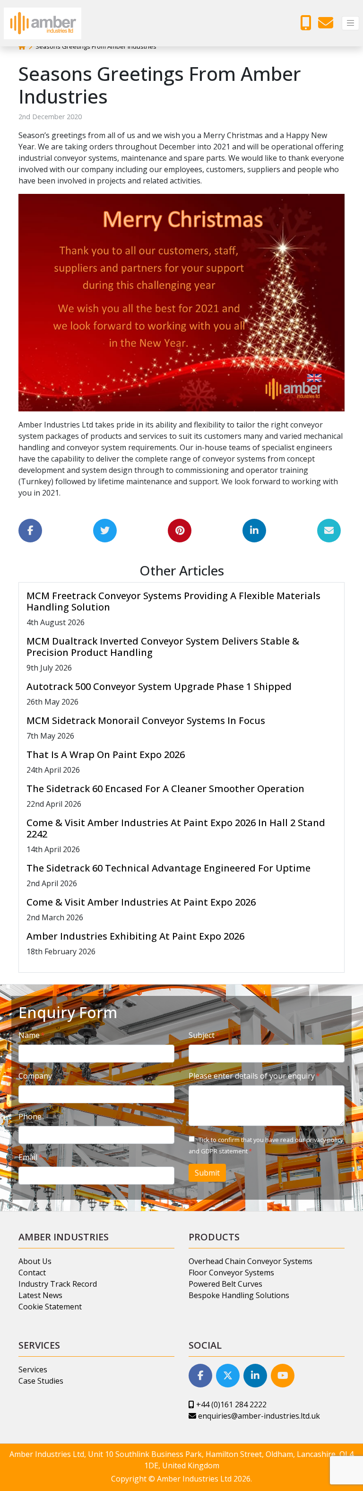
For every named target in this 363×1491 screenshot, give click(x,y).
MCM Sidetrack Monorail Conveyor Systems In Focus (145, 720)
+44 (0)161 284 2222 (230, 1404)
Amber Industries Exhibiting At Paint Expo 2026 (135, 936)
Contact (32, 1272)
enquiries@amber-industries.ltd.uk (258, 1416)
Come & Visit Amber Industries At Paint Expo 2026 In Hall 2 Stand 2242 (175, 828)
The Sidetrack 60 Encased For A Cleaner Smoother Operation (165, 788)
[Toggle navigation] (350, 23)
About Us (35, 1261)
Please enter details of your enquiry (252, 1076)
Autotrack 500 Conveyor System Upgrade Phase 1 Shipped (159, 686)
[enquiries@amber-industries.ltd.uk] (328, 25)
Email (27, 1157)
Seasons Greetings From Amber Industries (95, 46)
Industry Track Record (57, 1284)
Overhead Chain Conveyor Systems (250, 1261)
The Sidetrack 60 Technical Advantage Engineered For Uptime (168, 868)
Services (32, 1369)
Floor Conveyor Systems (231, 1272)
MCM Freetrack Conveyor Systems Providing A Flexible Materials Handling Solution (173, 601)
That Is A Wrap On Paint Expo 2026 (105, 754)
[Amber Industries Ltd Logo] (42, 23)
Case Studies (40, 1381)
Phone (30, 1116)
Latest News (40, 1295)
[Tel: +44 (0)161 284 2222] (308, 25)
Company (35, 1076)
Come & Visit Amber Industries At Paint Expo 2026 (141, 902)
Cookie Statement (50, 1306)
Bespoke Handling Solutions (239, 1295)
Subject (202, 1035)
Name (29, 1035)
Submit (207, 1173)
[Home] (21, 46)
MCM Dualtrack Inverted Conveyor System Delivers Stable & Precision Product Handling (162, 647)
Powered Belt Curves (225, 1284)
